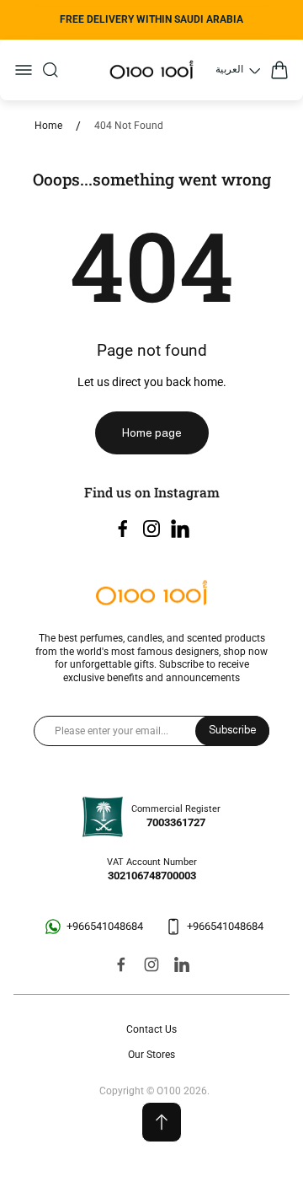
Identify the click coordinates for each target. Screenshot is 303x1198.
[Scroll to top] (161, 1122)
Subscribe (232, 730)
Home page (152, 432)
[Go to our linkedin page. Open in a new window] (180, 528)
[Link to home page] (151, 594)
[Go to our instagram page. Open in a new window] (151, 528)
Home (48, 126)
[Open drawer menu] (23, 70)
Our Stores (151, 1055)
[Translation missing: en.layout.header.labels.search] (50, 70)
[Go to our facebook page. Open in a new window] (123, 528)
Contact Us (151, 1029)
